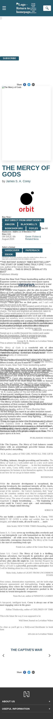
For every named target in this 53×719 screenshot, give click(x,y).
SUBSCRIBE (9, 58)
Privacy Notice (6, 48)
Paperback (33, 250)
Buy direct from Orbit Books (23, 220)
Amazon (10, 224)
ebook (9, 254)
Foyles (33, 228)
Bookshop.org (14, 228)
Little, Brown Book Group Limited (34, 40)
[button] (3, 655)
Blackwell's (29, 224)
